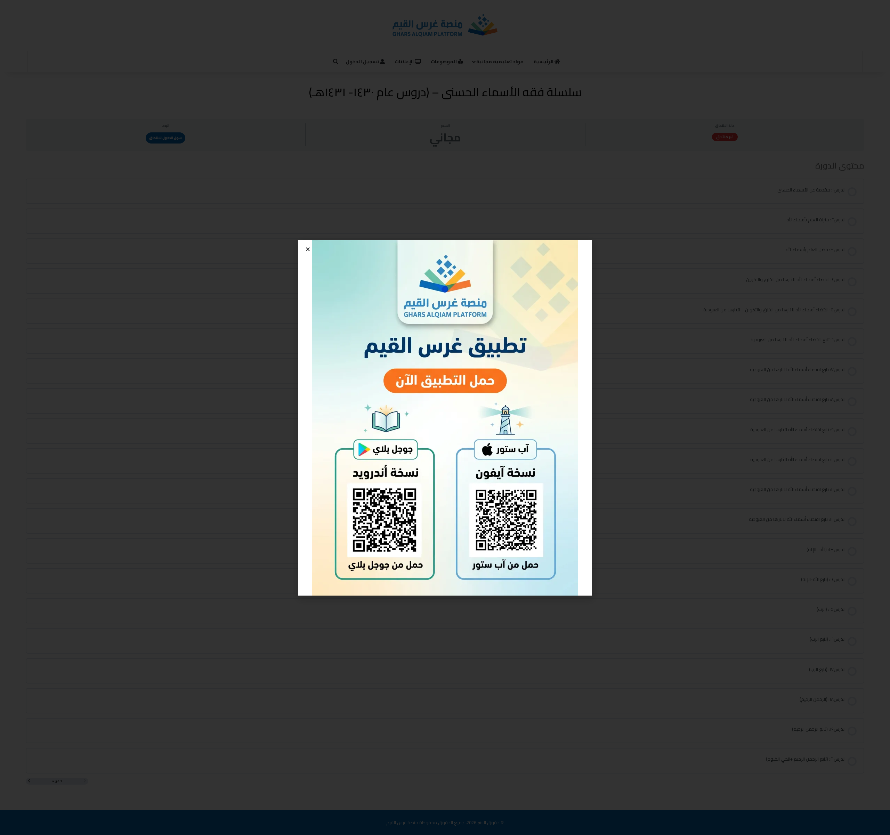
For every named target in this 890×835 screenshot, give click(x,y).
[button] (307, 249)
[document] (445, 417)
